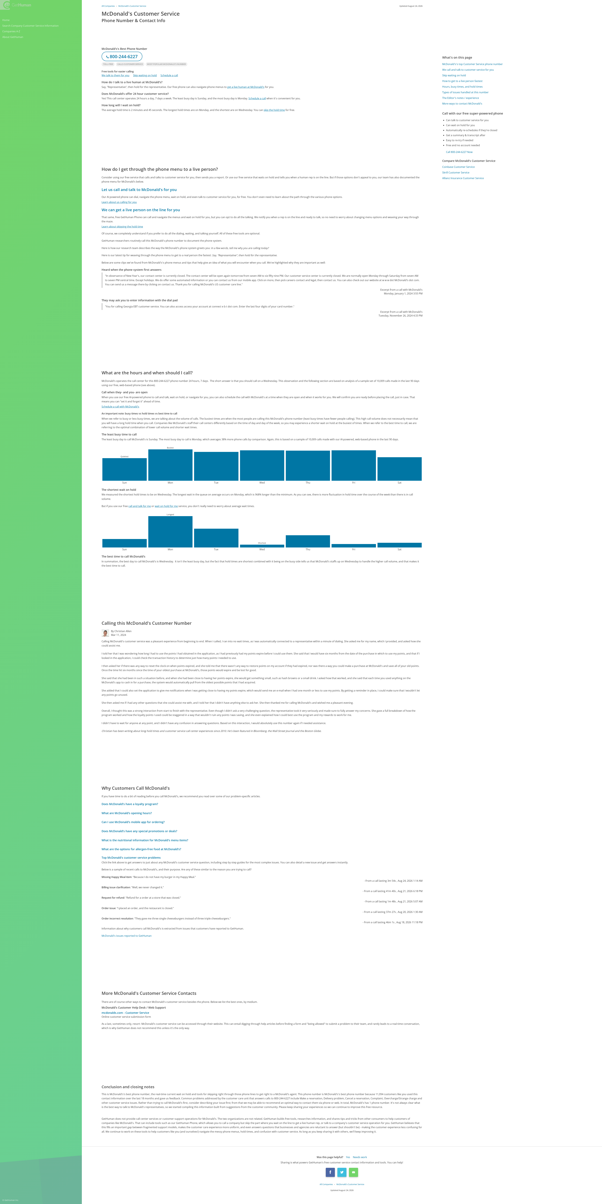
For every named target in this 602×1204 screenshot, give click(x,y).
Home (6, 20)
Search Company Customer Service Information (30, 25)
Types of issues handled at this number (465, 92)
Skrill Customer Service (455, 172)
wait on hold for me (166, 506)
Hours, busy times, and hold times (462, 86)
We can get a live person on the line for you (141, 209)
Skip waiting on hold (145, 75)
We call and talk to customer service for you (468, 69)
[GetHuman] (15, 5)
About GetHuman (12, 37)
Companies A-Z (11, 31)
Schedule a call (169, 75)
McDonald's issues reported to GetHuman (127, 935)
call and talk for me (139, 506)
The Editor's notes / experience (460, 98)
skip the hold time (274, 110)
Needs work (360, 1157)
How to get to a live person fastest (462, 81)
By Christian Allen (121, 631)
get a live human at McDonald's (245, 87)
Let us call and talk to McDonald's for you (139, 189)
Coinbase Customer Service (458, 167)
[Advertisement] (196, 139)
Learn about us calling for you (119, 202)
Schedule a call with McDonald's (120, 406)
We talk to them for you (115, 75)
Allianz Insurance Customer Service (463, 178)
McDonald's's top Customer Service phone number (472, 64)
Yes (348, 1157)
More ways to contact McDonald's (462, 103)
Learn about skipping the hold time (122, 226)
